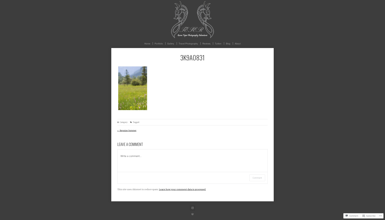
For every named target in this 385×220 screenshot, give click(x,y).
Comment (257, 177)
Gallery (170, 43)
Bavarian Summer (126, 130)
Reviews (206, 43)
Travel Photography (188, 43)
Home (147, 43)
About (238, 43)
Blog (228, 43)
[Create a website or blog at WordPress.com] (192, 214)
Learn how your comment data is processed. (182, 189)
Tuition (218, 43)
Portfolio (159, 43)
